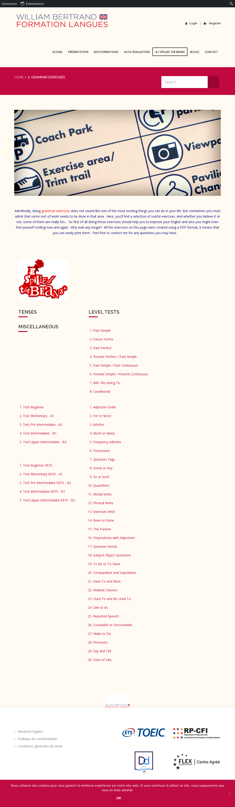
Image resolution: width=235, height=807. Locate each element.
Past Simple (102, 330)
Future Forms (103, 339)
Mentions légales (30, 731)
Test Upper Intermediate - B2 (45, 442)
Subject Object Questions (112, 555)
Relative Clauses (105, 590)
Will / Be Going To (106, 383)
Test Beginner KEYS (37, 465)
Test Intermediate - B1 (40, 433)
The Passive (102, 529)
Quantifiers (101, 485)
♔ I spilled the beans (170, 52)
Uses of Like (102, 660)
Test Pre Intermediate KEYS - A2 (47, 483)
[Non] (229, 793)
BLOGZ (194, 52)
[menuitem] (231, 3)
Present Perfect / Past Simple (115, 356)
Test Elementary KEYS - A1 (43, 474)
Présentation (78, 52)
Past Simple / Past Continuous (115, 365)
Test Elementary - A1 (38, 416)
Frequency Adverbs (107, 442)
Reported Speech (106, 616)
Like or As (100, 607)
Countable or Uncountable (112, 625)
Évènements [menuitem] (35, 4)
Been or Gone (103, 520)
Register (215, 23)
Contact (211, 52)
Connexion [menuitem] (9, 4)
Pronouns (100, 642)
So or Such (101, 477)
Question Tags (104, 459)
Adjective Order (104, 407)
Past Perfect (102, 348)
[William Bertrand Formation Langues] (62, 20)
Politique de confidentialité (37, 739)
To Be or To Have (106, 564)
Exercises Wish (104, 511)
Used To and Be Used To (112, 599)
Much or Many (104, 433)
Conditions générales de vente (40, 746)
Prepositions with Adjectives (114, 538)
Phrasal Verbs (103, 503)
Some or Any (102, 468)
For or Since (102, 416)
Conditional (101, 391)
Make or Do (102, 633)
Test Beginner (33, 407)
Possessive (101, 450)
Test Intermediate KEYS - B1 (44, 491)
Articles (98, 424)
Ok (118, 798)
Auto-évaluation (137, 52)
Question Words (105, 546)
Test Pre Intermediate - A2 (42, 424)
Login (193, 23)
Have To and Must (107, 581)
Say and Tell (102, 651)
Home (19, 77)
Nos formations (106, 52)
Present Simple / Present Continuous (120, 374)
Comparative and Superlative (114, 572)
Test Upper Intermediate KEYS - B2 (49, 500)
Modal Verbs (102, 494)
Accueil (57, 52)
